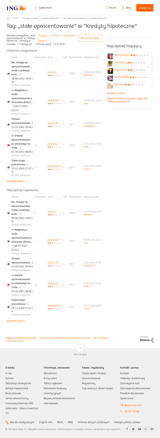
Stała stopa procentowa (22, 164)
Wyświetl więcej (16, 181)
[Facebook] (127, 429)
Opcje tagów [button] (92, 38)
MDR (70, 422)
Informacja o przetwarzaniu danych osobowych (65, 337)
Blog (128, 7)
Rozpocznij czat (133, 405)
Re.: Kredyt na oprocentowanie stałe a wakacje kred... (22, 70)
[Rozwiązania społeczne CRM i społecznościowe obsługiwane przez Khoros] (146, 339)
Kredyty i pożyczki (30, 18)
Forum (112, 7)
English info (45, 422)
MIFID (60, 422)
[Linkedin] (152, 429)
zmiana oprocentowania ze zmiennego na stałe (22, 143)
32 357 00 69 (132, 411)
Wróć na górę (80, 354)
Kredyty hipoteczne (50, 18)
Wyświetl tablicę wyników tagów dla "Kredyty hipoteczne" (127, 100)
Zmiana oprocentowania (22, 122)
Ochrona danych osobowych (93, 422)
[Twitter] (133, 429)
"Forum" (55, 35)
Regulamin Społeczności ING (21, 337)
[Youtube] (139, 429)
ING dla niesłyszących (22, 422)
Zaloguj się (145, 7)
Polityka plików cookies (127, 422)
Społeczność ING (8, 18)
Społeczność (45, 7)
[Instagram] (145, 429)
